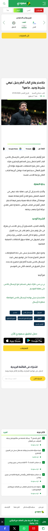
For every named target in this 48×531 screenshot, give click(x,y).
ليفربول (39, 312)
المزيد (5, 432)
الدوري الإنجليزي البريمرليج (25, 318)
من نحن (41, 507)
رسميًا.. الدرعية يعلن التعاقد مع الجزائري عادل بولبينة (23, 521)
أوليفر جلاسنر (39, 324)
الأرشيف (7, 507)
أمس (28, 10)
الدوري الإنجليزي (11, 318)
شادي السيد (36, 93)
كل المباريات (24, 35)
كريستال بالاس (27, 312)
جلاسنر (15, 312)
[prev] (44, 22)
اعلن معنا (17, 507)
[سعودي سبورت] (24, 3)
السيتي (39, 318)
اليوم (18, 10)
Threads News (30, 148)
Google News (17, 148)
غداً (8, 10)
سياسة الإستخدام (29, 507)
